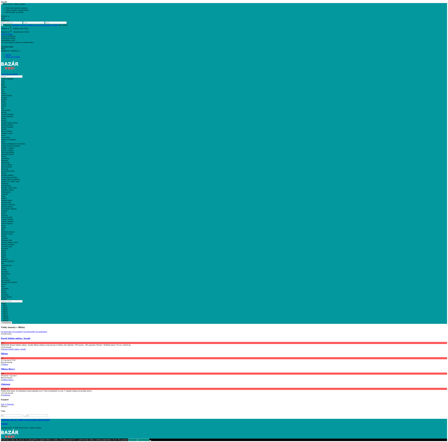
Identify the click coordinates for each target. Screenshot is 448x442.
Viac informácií (143, 440)
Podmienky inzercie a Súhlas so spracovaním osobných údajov (35, 25)
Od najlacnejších (29, 332)
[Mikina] (4, 364)
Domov (8, 55)
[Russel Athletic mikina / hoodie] (13, 349)
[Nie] (150, 440)
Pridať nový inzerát (13, 57)
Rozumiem (132, 440)
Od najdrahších (41, 332)
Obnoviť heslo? (6, 34)
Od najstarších (17, 332)
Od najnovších (6, 332)
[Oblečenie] (5, 395)
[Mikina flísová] (7, 380)
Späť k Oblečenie (7, 404)
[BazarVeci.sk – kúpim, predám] (10, 68)
